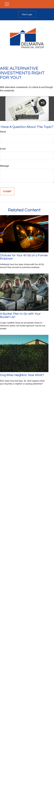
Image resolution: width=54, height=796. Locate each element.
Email (3, 148)
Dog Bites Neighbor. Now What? (22, 375)
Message (4, 165)
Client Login (27, 14)
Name (3, 131)
